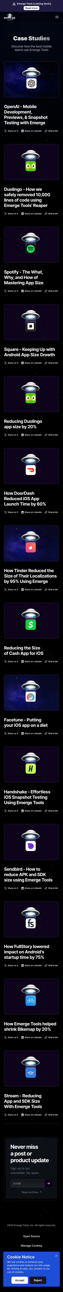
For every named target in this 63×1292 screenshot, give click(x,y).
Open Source (31, 1236)
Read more (31, 8)
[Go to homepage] (9, 17)
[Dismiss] (56, 1256)
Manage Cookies (31, 1245)
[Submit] (49, 1183)
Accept (19, 1280)
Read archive (30, 1192)
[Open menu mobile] (57, 17)
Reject (38, 1280)
